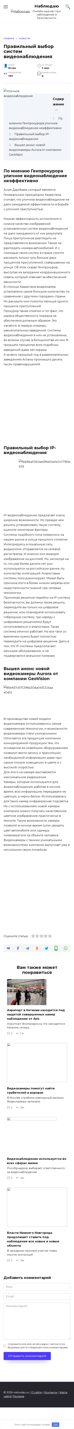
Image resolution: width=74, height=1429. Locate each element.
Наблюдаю (46, 6)
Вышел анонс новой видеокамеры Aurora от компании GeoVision (35, 149)
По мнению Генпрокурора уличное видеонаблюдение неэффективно (36, 123)
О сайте (36, 1392)
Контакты (50, 1392)
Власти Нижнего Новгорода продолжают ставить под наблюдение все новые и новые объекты (33, 1239)
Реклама (18, 1396)
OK (55, 1424)
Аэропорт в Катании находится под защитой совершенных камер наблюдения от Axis (36, 1014)
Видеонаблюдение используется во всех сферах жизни (36, 1161)
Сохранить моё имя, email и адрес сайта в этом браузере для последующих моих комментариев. (38, 1346)
